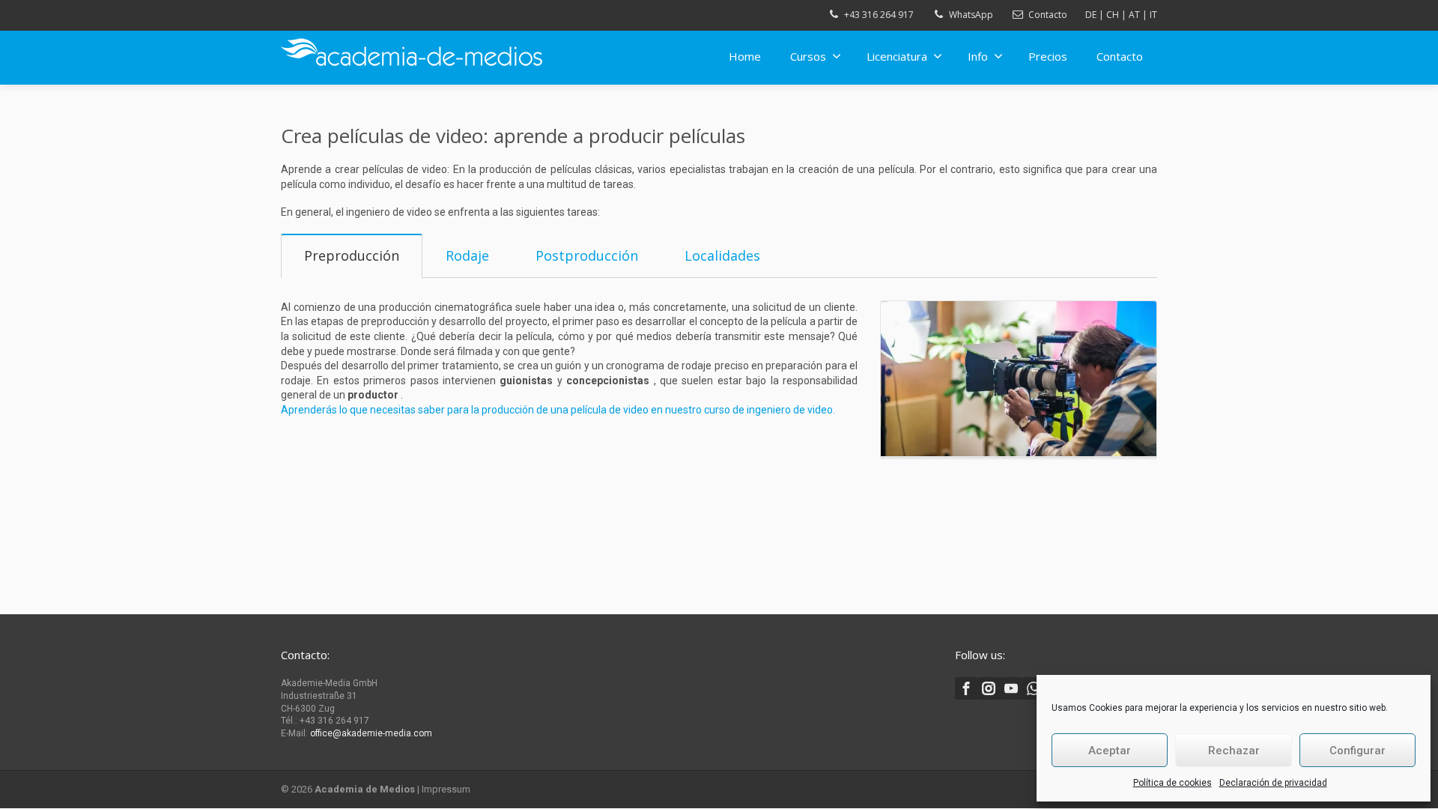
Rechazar (1234, 750)
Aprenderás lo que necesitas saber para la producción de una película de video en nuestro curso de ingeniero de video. (558, 410)
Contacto (1047, 14)
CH (1112, 14)
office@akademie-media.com (371, 733)
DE (1090, 14)
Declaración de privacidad (1273, 783)
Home (745, 56)
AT (1134, 14)
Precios (1047, 56)
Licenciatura (897, 56)
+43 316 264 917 (879, 14)
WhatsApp (971, 14)
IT (1153, 14)
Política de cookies (1172, 783)
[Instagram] (988, 688)
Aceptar (1109, 750)
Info (978, 56)
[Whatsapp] (1033, 688)
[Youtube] (1011, 688)
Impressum (446, 789)
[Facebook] (966, 688)
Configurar (1357, 750)
